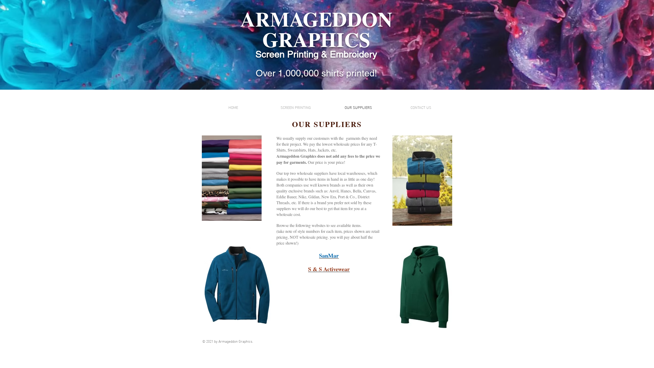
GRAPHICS (316, 39)
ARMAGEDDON (316, 18)
